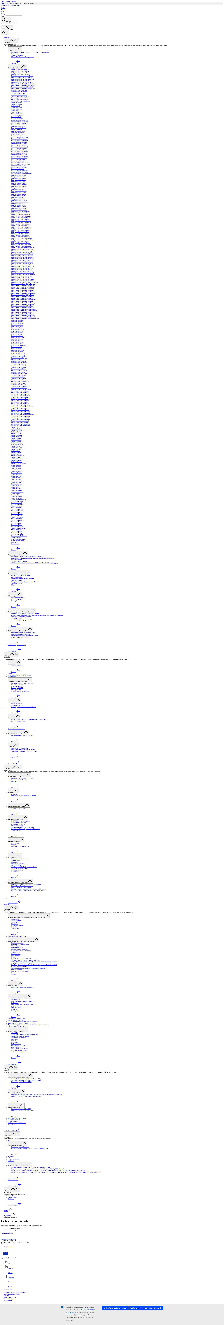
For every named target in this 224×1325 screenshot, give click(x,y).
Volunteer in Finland (16, 514)
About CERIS (15, 919)
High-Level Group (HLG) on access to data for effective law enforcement (28, 1024)
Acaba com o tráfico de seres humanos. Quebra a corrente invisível (29, 1148)
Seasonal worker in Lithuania (19, 380)
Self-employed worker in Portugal (20, 411)
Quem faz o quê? (16, 537)
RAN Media (14, 1041)
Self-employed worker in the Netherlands (22, 414)
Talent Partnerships (16, 583)
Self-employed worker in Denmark (20, 425)
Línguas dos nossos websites (12, 1294)
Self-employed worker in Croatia (20, 421)
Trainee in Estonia (16, 476)
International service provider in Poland (22, 277)
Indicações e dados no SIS (18, 684)
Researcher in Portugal (17, 350)
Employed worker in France (19, 153)
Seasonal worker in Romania (19, 388)
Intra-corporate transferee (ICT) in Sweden (23, 88)
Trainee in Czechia (16, 473)
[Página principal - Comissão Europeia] (10, 5)
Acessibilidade (8, 1300)
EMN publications (16, 1007)
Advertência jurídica (9, 1299)
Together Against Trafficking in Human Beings (24, 867)
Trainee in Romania (16, 498)
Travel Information (16, 830)
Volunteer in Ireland (16, 522)
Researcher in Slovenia (17, 134)
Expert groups (15, 1010)
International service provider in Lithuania (22, 273)
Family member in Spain (18, 131)
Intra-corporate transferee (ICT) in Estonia (22, 295)
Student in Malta (15, 457)
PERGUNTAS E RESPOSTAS (20, 637)
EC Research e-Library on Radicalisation (22, 987)
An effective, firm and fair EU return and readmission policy (27, 556)
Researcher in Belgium (17, 320)
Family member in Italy (17, 197)
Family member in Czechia (18, 183)
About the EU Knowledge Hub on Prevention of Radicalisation (28, 968)
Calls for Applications (17, 943)
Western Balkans (15, 946)
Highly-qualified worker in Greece (20, 230)
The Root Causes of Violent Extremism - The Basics (25, 960)
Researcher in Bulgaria (17, 323)
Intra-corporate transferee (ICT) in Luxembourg (24, 310)
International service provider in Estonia (22, 258)
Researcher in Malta (16, 347)
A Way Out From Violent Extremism (21, 963)
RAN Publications (16, 1047)
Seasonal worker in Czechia (19, 362)
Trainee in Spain (15, 110)
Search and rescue (16, 618)
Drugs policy (14, 862)
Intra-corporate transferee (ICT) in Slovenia (23, 85)
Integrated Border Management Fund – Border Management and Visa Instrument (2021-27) (36, 1094)
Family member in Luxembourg (20, 202)
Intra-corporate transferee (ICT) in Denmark (23, 293)
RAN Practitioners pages (18, 1045)
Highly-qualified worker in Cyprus (20, 219)
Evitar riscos (14, 542)
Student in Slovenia (16, 104)
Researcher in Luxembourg (18, 345)
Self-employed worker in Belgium (20, 416)
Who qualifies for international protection (22, 57)
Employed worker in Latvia (18, 161)
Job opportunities (12, 1197)
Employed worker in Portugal (19, 170)
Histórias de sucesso (16, 689)
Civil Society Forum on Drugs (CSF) (18, 1026)
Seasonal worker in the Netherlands (21, 389)
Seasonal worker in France (18, 369)
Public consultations (13, 1159)
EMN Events (14, 1003)
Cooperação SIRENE (17, 688)
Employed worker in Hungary (19, 156)
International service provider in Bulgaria (22, 251)
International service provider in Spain (21, 80)
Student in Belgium (16, 427)
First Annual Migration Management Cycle (23, 632)
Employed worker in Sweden (19, 123)
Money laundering (16, 865)
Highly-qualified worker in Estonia (20, 224)
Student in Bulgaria (16, 430)
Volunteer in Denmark (17, 510)
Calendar (13, 974)
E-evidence (14, 794)
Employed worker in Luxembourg (20, 164)
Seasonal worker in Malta (18, 383)
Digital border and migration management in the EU (25, 613)
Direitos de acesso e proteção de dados (21, 683)
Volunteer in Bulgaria (17, 504)
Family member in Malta (18, 203)
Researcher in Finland (17, 332)
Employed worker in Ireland (19, 158)
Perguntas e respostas (17, 686)
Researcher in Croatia (17, 325)
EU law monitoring (13, 1180)
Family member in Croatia (18, 180)
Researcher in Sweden (17, 169)
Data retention (15, 843)
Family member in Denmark (19, 184)
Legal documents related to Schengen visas (23, 749)
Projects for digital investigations (20, 846)
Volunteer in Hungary (17, 520)
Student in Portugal (16, 460)
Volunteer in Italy (16, 523)
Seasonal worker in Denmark (19, 364)
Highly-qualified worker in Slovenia (21, 71)
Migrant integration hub (17, 597)
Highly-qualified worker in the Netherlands (23, 247)
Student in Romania (16, 462)
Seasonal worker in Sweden (19, 95)
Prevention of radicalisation (18, 780)
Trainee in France (16, 479)
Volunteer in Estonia (16, 512)
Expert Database (15, 955)
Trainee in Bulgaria (16, 468)
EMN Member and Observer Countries (22, 1004)
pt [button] (5, 10)
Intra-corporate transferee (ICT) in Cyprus (22, 290)
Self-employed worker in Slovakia (20, 96)
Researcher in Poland (17, 348)
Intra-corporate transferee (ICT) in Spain (22, 87)
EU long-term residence (17, 601)
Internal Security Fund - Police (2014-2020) (23, 1110)
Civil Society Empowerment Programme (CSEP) (24, 1034)
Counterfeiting (15, 871)
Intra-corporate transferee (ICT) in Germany (23, 299)
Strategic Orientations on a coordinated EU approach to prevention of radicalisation (34, 961)
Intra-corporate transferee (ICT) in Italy (22, 306)
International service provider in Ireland (22, 268)
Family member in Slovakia (18, 126)
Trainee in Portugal (16, 496)
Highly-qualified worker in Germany (21, 227)
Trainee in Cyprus (16, 471)
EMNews (14, 1009)
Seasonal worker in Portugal (19, 386)
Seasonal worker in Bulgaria (19, 358)
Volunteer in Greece (16, 518)
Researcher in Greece (17, 444)
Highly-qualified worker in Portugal (21, 244)
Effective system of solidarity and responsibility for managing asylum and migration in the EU (37, 615)
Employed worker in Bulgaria (19, 140)
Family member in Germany (19, 191)
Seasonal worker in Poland (18, 384)
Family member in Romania (19, 210)
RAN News (14, 1042)
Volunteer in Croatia (16, 506)
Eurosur (10, 673)
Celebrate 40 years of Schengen (20, 1147)
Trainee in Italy (15, 487)
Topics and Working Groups (19, 1052)
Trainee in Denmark (16, 474)
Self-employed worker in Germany (20, 395)
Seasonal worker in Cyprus (18, 361)
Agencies (6, 904)
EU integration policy (17, 599)
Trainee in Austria (16, 466)
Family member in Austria (18, 176)
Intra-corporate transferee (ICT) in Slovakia (23, 84)
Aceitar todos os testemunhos (115, 1308)
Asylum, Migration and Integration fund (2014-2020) (26, 1080)
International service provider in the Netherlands (24, 282)
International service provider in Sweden (22, 82)
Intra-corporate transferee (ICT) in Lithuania (23, 309)
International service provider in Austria (22, 76)
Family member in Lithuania (19, 200)
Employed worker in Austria (19, 139)
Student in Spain (15, 106)
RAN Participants (16, 1044)
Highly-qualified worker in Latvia (20, 236)
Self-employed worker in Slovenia (20, 98)
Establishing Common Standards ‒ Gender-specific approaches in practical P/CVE (34, 965)
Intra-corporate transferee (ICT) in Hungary (23, 303)
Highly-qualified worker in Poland (20, 243)
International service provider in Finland (22, 260)
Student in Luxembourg (17, 455)
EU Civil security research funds (17, 1118)
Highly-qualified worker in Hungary (21, 232)
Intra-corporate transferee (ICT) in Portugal (23, 315)
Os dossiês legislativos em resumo (20, 634)
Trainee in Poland (16, 495)
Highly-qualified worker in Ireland (20, 233)
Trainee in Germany (16, 481)
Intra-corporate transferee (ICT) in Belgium (23, 284)
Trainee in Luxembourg (17, 492)
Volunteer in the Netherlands (19, 536)
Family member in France (18, 189)
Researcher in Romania (17, 351)
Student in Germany (16, 443)
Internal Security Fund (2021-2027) (21, 1109)
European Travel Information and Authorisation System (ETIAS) (29, 719)
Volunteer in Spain (16, 117)
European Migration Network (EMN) (21, 1082)
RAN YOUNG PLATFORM (19, 1048)
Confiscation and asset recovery (20, 859)
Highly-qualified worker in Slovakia (21, 69)
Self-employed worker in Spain (19, 99)
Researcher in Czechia (17, 328)
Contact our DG (8, 1247)
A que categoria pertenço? (18, 539)
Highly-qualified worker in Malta (20, 241)
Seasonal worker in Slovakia (19, 90)
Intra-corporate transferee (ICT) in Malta (22, 312)
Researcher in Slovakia (17, 132)
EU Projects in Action (14, 1119)
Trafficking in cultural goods (19, 868)
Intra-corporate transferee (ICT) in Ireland (22, 304)
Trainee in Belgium (16, 465)
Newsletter (11, 1156)
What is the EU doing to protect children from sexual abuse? (27, 890)
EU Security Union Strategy (19, 966)
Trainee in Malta (15, 493)
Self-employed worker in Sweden (20, 101)
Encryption (14, 844)
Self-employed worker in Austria (20, 418)
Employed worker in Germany (19, 151)
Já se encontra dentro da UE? (19, 540)
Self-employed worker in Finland (20, 392)
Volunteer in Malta (16, 529)
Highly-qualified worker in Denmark (21, 222)
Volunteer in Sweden (17, 118)
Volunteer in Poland (16, 531)
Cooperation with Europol (18, 822)
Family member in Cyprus (18, 181)
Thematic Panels (15, 952)
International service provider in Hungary (22, 266)
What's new (7, 1215)
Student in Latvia (16, 452)
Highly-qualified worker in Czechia (21, 221)
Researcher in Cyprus (17, 326)
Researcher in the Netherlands (19, 353)
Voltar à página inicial (7, 1233)
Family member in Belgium (18, 175)
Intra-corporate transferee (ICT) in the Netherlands (25, 318)
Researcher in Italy (16, 340)
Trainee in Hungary (16, 484)
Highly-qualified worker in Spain (20, 73)
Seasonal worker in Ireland (18, 375)
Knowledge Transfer (17, 947)
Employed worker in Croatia (19, 142)
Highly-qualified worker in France (20, 228)
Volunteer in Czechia (17, 509)
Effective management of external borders (19, 675)
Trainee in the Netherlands (18, 499)
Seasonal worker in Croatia (18, 359)
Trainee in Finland (16, 477)
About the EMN (15, 999)
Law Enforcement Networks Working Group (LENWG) (23, 1021)
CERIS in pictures (16, 920)
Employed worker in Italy (18, 159)
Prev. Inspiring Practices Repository (21, 950)
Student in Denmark (16, 436)
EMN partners (15, 1006)
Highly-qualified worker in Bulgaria (21, 216)
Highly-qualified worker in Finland (21, 225)
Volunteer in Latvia (16, 525)
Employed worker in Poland (19, 167)
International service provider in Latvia (22, 271)
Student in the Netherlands (18, 463)
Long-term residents (16, 577)
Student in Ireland (16, 449)
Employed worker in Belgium (19, 137)
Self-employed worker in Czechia (20, 424)
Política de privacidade (10, 1297)
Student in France (16, 441)
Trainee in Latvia (16, 488)
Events (9, 1157)
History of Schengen (17, 703)
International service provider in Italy (21, 269)
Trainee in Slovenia (16, 109)
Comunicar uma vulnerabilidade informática (16, 1292)
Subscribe (14, 927)
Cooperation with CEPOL (18, 824)
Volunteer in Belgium (17, 501)
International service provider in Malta (21, 276)
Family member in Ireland (18, 195)
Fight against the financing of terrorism (22, 778)
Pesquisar (3, 16)
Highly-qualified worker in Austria (20, 214)
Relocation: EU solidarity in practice (21, 616)
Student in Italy (15, 451)
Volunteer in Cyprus (16, 507)
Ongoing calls (11, 1124)
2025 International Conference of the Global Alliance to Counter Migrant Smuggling (34, 563)
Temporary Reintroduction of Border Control (23, 707)
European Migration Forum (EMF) (20, 575)
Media (13, 957)
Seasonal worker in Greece (18, 372)
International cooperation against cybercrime (23, 795)
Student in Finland (16, 440)
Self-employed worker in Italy (19, 402)
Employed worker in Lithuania (19, 162)
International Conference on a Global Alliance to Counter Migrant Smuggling (32, 558)
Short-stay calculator (16, 665)
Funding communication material (17, 1123)
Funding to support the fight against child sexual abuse (26, 884)
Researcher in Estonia (17, 331)
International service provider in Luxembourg (23, 274)
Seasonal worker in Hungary (19, 373)
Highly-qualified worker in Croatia (20, 217)
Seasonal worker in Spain (18, 93)
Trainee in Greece (16, 482)
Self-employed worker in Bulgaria (20, 419)
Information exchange (17, 825)
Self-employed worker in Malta (19, 408)
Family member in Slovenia (18, 128)
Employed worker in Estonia (19, 148)
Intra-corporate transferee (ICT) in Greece (22, 301)
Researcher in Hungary (17, 337)
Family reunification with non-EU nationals (23, 582)
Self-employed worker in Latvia (20, 403)
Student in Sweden (16, 129)
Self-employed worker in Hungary (20, 399)
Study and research (16, 580)
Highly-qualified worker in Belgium (21, 213)
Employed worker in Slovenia (19, 121)
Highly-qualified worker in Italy (20, 235)
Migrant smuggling (16, 559)
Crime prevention (16, 860)
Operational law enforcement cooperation (22, 827)
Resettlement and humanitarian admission (22, 578)
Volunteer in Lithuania (17, 526)
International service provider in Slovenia (22, 79)
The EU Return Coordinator (19, 561)
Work (12, 585)
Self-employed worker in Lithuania (21, 405)
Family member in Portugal (18, 206)
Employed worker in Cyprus (19, 143)
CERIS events (15, 922)
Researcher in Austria (17, 321)
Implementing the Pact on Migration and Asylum (24, 635)
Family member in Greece (18, 192)
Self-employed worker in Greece (20, 397)
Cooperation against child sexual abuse (22, 886)
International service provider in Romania (22, 280)
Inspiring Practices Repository (19, 949)
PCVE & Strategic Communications (21, 958)
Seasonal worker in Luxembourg (20, 381)
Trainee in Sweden (16, 112)
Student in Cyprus (16, 433)
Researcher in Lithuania (17, 343)
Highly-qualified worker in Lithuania (21, 238)
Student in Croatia (16, 432)
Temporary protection (17, 55)
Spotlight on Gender (16, 969)
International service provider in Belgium (22, 249)
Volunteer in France (16, 515)
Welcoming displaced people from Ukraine (23, 620)
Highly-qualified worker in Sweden (21, 74)
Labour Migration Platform (15, 1020)
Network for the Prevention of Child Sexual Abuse (22, 1023)
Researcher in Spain (16, 136)
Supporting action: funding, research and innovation (25, 829)
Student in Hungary (16, 447)
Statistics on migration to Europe (17, 645)
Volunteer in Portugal (17, 533)
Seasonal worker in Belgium (19, 355)
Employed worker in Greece (19, 154)
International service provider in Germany (22, 263)
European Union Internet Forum (16, 1018)
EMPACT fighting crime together (20, 821)
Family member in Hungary (19, 194)
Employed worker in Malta (18, 165)
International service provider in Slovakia (22, 77)
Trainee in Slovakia (16, 107)
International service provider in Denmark (22, 257)
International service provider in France (22, 262)
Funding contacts (12, 1121)
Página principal (8, 37)
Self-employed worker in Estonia (20, 391)
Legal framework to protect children (21, 887)
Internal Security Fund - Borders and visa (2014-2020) (26, 1096)
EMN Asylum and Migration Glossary (21, 1001)
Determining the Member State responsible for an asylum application (30, 52)
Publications (14, 1039)
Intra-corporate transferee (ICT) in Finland (22, 296)
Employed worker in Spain (18, 125)
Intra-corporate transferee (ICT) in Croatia (22, 288)
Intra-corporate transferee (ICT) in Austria (22, 285)
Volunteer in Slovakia (17, 113)
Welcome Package (16, 954)
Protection (14, 781)
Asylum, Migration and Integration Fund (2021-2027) (26, 1078)
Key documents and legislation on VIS (22, 735)
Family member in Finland (18, 188)
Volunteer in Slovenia (17, 115)
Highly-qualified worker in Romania (21, 246)
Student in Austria (16, 429)
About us (10, 1195)
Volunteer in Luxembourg (18, 528)
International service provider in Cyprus (22, 254)
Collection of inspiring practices (20, 1036)
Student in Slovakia (16, 102)
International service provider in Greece (22, 265)
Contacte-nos (7, 1289)
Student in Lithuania (16, 454)
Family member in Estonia (18, 186)
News (12, 973)
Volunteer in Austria (16, 503)
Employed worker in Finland (19, 150)
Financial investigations (17, 863)
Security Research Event (18, 808)
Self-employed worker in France (20, 394)
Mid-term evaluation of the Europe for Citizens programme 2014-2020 (30, 1167)
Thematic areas (15, 928)
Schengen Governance (17, 705)
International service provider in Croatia (22, 252)
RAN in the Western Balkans (19, 1050)
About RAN (14, 1033)
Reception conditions (17, 54)
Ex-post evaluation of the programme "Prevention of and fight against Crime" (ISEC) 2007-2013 (38, 1169)
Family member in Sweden (18, 208)
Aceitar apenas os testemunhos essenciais (145, 1308)
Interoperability (12, 676)
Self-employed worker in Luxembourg (21, 407)
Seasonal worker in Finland (18, 367)
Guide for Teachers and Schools (20, 971)
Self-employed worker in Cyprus (20, 422)
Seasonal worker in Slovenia (19, 91)
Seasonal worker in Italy (18, 377)
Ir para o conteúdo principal (8, 1)
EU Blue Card (15, 544)
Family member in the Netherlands (20, 211)
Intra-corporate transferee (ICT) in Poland (22, 314)
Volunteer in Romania (17, 534)
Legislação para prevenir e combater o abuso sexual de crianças (28, 889)
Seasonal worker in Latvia (18, 378)
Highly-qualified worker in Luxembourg (22, 240)
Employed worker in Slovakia (19, 120)
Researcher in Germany (17, 336)
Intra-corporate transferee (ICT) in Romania (23, 317)
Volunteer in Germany (17, 517)
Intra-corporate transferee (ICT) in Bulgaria (23, 287)
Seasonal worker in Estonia (18, 366)
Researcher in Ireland (17, 339)
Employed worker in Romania (19, 172)
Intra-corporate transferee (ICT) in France (22, 298)
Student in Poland (16, 458)
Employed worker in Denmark (19, 147)
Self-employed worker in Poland (20, 410)
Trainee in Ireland (16, 485)
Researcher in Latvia (17, 342)
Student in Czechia (16, 435)
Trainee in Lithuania (16, 490)
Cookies (6, 1295)
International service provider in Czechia (22, 255)
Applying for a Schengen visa (19, 748)
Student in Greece (16, 446)
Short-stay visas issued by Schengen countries (23, 751)
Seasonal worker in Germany (19, 370)
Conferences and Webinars (18, 1037)
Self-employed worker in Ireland (20, 400)
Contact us (11, 1199)
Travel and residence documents (16, 729)
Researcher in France (17, 334)
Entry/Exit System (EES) (18, 721)
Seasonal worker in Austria (18, 356)
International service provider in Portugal (22, 279)
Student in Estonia (16, 438)
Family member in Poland (18, 205)
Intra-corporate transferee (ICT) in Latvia (22, 307)
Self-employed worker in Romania (20, 413)
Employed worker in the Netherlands (21, 173)
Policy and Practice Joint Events (20, 944)
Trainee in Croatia (16, 470)
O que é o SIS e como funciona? (20, 691)
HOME (6, 1211)
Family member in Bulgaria (18, 178)
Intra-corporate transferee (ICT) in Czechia (23, 291)
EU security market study (18, 925)
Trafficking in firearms (17, 870)
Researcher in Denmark (17, 329)
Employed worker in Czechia (19, 145)
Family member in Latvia (18, 199)
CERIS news (14, 924)
